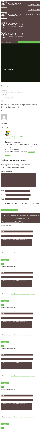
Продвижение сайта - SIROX (10, 222)
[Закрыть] (2, 264)
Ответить (7, 155)
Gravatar (31, 152)
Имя (3, 190)
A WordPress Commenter (17, 136)
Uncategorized (9, 98)
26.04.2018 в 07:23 (10, 138)
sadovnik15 (11, 93)
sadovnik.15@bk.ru (34, 15)
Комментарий (7, 171)
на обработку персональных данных (23, 253)
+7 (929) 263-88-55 (34, 5)
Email (3, 195)
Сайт (2, 199)
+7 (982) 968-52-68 (34, 10)
